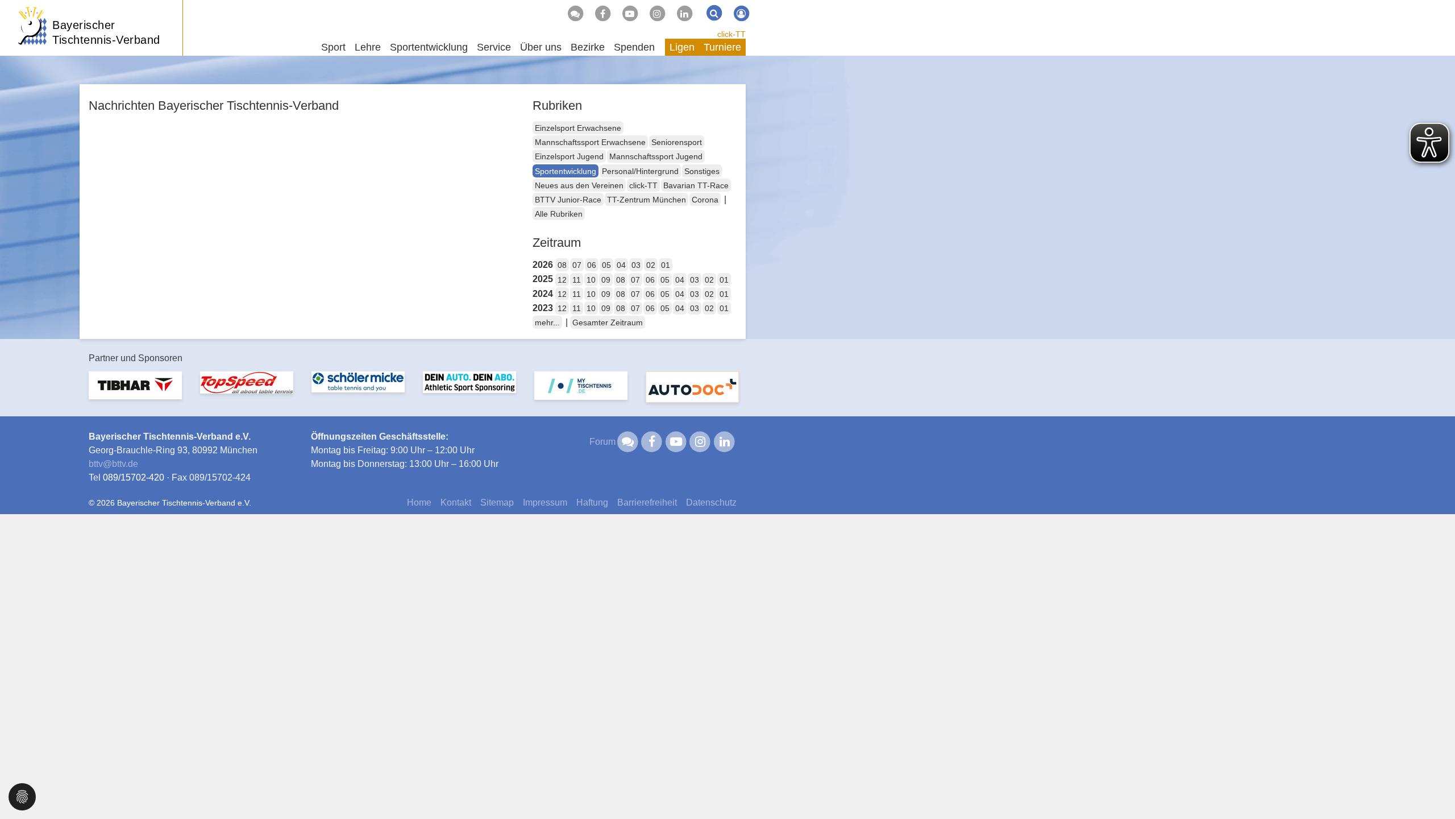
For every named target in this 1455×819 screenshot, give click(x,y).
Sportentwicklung (565, 171)
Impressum (545, 502)
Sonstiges (702, 171)
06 (591, 265)
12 (562, 279)
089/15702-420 (133, 477)
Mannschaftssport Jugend (655, 156)
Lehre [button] (368, 47)
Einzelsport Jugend (569, 156)
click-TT (731, 34)
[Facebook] (602, 13)
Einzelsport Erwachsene (578, 128)
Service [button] (494, 47)
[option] (135, 392)
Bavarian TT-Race (696, 185)
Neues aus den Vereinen (579, 185)
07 (576, 265)
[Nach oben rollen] (1432, 787)
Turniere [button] (722, 47)
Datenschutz (711, 502)
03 (636, 265)
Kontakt (455, 502)
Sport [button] (333, 47)
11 (576, 279)
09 (605, 279)
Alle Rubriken (559, 213)
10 (591, 279)
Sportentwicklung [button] (429, 47)
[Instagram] (657, 13)
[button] (22, 796)
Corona (705, 199)
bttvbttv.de (113, 464)
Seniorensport (676, 142)
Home (419, 502)
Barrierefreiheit (647, 502)
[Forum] (575, 13)
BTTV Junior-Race (568, 199)
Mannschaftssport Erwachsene (590, 142)
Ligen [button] (682, 47)
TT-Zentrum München (646, 199)
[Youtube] (629, 13)
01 (665, 265)
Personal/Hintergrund (640, 171)
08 (562, 265)
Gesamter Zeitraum (607, 322)
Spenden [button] (634, 47)
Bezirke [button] (588, 47)
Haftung (592, 502)
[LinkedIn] (684, 13)
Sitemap (497, 502)
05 (606, 265)
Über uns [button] (541, 47)
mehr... (547, 322)
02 (650, 265)
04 (621, 265)
